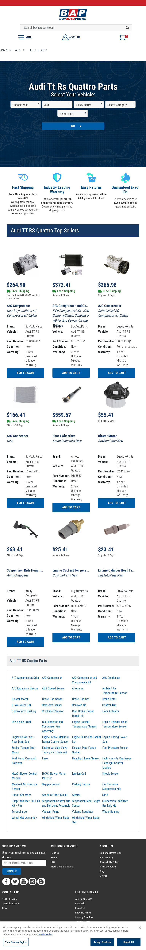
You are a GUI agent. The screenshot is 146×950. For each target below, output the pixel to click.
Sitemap (104, 875)
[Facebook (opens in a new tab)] (6, 881)
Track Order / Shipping (62, 866)
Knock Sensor (110, 773)
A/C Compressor (52, 678)
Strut (105, 795)
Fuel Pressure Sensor (115, 748)
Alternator (78, 688)
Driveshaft (80, 908)
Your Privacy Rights (16, 942)
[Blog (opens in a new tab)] (41, 881)
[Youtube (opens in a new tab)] (24, 881)
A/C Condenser (111, 678)
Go (73, 126)
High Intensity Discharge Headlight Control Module (116, 763)
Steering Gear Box (84, 917)
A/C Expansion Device (25, 688)
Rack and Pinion (83, 912)
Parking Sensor (81, 784)
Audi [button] (46, 105)
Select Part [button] (66, 114)
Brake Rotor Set (21, 705)
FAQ (53, 862)
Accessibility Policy (109, 862)
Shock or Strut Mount (54, 795)
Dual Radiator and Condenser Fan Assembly (52, 726)
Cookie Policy (44, 934)
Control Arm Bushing (24, 711)
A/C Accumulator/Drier (25, 678)
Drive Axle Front (21, 722)
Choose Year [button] (20, 105)
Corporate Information (110, 852)
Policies (55, 852)
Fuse (45, 758)
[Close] (140, 927)
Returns (55, 857)
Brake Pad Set (80, 699)
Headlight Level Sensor (86, 758)
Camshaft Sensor (52, 705)
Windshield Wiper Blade (56, 818)
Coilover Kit (79, 705)
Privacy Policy (106, 857)
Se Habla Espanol (10, 903)
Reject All (128, 942)
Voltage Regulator (82, 811)
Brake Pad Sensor (52, 699)
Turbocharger (20, 811)
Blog (102, 871)
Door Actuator (110, 711)
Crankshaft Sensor (53, 711)
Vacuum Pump (50, 811)
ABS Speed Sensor (53, 688)
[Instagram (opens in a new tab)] (32, 881)
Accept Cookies (102, 942)
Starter (76, 795)
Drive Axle (80, 903)
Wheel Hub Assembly (24, 818)
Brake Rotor (109, 699)
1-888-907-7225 (9, 899)
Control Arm (109, 705)
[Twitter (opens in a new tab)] (15, 881)
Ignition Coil (79, 773)
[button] (36, 37)
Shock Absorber (21, 795)
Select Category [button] (117, 105)
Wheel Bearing (110, 811)
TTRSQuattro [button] (83, 105)
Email (4, 908)
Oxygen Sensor (51, 784)
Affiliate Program (108, 866)
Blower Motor (20, 699)
